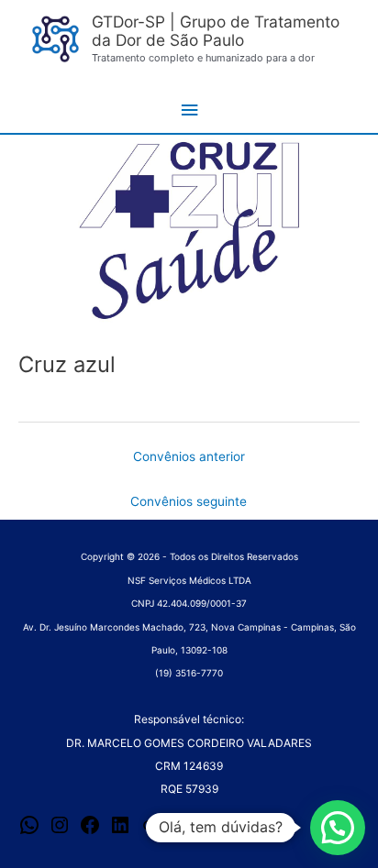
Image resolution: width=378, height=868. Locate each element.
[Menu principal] (189, 110)
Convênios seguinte (188, 501)
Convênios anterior (189, 456)
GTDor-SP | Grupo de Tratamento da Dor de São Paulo (215, 31)
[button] (337, 827)
